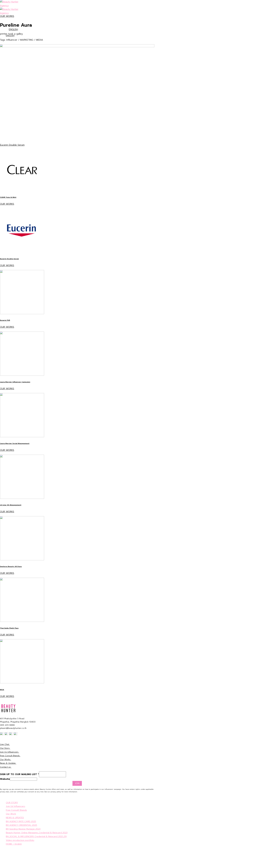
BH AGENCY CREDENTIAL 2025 (21, 825)
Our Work (11, 813)
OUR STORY (12, 802)
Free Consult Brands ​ (10, 755)
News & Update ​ (8, 763)
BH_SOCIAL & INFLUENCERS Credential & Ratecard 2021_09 (36, 836)
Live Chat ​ (5, 744)
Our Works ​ (5, 759)
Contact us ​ (5, 767)
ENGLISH (13, 29)
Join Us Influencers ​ (9, 752)
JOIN (77, 783)
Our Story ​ (5, 748)
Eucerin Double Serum (12, 145)
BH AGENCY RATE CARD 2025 (21, 821)
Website (5, 779)
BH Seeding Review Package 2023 (23, 829)
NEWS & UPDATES (15, 817)
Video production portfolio (20, 840)
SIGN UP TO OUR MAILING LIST (19, 774)
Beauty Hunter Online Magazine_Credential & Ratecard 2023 (36, 832)
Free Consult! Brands (16, 810)
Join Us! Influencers (15, 806)
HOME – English (14, 844)
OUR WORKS (7, 16)
